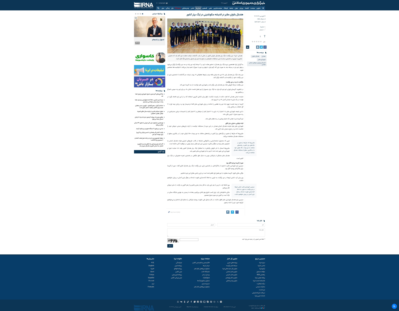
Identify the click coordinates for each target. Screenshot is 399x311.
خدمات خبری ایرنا (260, 296)
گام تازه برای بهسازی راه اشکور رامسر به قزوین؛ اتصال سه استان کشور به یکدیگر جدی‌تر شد (150, 145)
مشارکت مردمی (260, 287)
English (151, 266)
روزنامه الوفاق (178, 269)
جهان (236, 8)
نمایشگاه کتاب (205, 272)
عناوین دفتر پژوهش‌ (231, 278)
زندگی (168, 8)
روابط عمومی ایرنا (260, 278)
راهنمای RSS (261, 275)
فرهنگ (226, 8)
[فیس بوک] (191, 302)
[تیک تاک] (188, 302)
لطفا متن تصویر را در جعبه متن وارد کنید (253, 239)
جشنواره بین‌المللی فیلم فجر (202, 269)
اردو (153, 284)
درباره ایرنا (262, 262)
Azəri (152, 272)
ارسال (170, 246)
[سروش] (197, 302)
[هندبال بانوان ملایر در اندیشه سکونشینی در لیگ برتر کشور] (205, 36)
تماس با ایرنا (261, 266)
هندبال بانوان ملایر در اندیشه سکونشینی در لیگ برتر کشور (215, 15)
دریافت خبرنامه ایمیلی (258, 293)
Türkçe (151, 275)
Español (151, 278)
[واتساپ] (178, 302)
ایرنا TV (177, 8)
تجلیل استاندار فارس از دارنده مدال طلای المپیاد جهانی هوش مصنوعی (150, 112)
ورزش (241, 8)
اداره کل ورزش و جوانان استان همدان (257, 64)
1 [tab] (142, 13)
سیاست (252, 8)
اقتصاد (247, 8)
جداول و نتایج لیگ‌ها (203, 281)
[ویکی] (181, 302)
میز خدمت (262, 290)
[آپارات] (211, 302)
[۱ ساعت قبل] (149, 26)
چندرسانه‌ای (185, 8)
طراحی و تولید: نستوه (256, 308)
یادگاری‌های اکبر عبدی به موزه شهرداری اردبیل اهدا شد (149, 95)
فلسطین (204, 8)
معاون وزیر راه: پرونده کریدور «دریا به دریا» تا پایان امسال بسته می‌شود (149, 118)
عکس (192, 8)
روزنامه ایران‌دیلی (177, 275)
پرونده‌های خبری (232, 262)
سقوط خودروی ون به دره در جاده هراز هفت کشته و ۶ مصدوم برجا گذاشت (149, 139)
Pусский (151, 281)
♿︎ (394, 306)
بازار (172, 8)
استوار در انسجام (158, 39)
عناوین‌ (258, 8)
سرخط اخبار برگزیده (231, 266)
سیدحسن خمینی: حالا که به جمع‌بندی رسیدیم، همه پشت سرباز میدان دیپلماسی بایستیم (149, 101)
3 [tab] (138, 13)
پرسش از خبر (206, 275)
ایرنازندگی (179, 262)
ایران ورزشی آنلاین (176, 278)
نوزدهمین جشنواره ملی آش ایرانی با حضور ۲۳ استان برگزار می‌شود (148, 124)
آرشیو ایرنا (262, 269)
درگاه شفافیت (261, 284)
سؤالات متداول (260, 272)
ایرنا (248, 3)
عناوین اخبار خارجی (231, 275)
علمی (210, 8)
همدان (261, 30)
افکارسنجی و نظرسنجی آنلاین (201, 262)
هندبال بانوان (255, 56)
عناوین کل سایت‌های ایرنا (229, 269)
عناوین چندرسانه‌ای (231, 281)
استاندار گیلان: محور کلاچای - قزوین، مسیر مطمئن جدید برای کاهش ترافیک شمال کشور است (149, 107)
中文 (152, 262)
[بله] (207, 302)
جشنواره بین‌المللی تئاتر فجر (202, 287)
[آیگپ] (204, 302)
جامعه (231, 8)
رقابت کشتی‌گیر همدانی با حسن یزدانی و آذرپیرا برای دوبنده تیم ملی (149, 133)
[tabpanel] (149, 30)
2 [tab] (140, 13)
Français (151, 287)
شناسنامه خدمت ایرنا (259, 281)
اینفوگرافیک (206, 278)
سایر (163, 8)
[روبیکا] (214, 302)
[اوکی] (184, 302)
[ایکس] (217, 302)
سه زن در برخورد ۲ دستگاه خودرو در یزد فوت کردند (149, 129)
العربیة (152, 269)
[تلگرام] (221, 302)
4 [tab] (135, 13)
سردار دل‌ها (206, 266)
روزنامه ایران (178, 266)
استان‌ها (198, 8)
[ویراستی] (194, 302)
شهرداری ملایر (261, 60)
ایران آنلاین (178, 272)
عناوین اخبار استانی (231, 272)
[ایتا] (201, 302)
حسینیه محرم (206, 284)
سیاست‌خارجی (217, 8)
